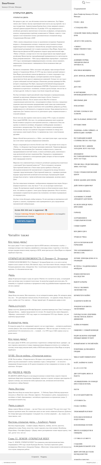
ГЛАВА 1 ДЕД (79, 22)
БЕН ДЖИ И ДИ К (80, 231)
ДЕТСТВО (77, 87)
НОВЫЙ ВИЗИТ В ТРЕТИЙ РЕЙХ (86, 343)
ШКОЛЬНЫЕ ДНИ (80, 100)
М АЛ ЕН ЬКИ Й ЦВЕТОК (83, 395)
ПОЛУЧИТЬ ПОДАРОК (25, 221)
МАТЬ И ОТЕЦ (79, 54)
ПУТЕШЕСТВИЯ (80, 125)
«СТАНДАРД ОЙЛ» (81, 27)
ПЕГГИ (76, 389)
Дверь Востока (16, 388)
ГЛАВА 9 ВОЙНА (80, 406)
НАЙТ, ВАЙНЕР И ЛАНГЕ (83, 362)
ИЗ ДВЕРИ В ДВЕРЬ (19, 372)
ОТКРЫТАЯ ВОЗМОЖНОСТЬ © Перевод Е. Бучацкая (38, 258)
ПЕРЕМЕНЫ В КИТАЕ (10, 462)
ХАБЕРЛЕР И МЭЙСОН (82, 301)
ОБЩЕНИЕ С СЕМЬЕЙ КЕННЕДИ (86, 330)
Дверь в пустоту (17, 305)
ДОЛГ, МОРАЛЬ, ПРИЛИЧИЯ (84, 76)
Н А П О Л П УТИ (80, 368)
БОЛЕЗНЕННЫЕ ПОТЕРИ (83, 425)
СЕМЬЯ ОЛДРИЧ (80, 226)
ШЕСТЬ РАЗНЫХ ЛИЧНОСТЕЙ (85, 119)
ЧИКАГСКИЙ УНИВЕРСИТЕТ (85, 357)
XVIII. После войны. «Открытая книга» (30, 355)
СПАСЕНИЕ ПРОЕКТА (82, 191)
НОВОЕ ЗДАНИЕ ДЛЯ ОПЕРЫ (85, 180)
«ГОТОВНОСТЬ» (80, 400)
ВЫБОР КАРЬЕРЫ (80, 282)
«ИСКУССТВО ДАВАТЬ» (83, 41)
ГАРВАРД (77, 212)
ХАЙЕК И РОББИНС (81, 324)
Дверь (11, 274)
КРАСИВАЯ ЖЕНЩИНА (82, 70)
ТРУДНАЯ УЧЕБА (80, 237)
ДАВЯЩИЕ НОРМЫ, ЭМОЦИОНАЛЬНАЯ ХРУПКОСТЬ (81, 62)
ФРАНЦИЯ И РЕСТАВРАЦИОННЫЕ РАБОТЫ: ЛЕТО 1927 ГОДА (85, 156)
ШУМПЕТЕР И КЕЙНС (82, 295)
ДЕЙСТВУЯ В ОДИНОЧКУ (83, 185)
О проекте (35, 457)
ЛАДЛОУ (77, 81)
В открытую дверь (18, 322)
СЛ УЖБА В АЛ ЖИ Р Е (82, 438)
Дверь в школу (16, 405)
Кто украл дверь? (17, 241)
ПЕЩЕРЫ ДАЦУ (91, 462)
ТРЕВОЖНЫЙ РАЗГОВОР (83, 411)
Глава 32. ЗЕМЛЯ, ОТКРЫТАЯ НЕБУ (28, 438)
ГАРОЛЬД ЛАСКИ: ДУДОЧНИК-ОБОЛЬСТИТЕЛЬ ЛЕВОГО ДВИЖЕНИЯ (85, 316)
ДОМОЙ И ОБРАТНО (81, 460)
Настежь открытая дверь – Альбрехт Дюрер (32, 421)
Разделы (44, 457)
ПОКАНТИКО (79, 106)
